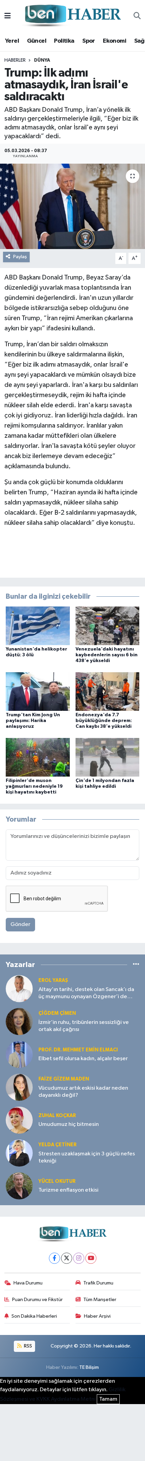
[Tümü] (136, 965)
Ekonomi (114, 41)
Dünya (42, 60)
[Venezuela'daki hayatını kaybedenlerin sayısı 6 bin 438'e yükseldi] (108, 626)
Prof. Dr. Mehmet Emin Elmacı (78, 1049)
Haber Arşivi (97, 1316)
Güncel (36, 41)
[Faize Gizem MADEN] (19, 1087)
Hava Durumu (27, 1282)
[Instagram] (78, 1258)
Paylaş (20, 256)
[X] (66, 1258)
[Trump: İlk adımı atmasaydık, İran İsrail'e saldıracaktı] (72, 206)
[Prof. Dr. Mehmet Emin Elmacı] (19, 1054)
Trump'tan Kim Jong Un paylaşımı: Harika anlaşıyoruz (33, 721)
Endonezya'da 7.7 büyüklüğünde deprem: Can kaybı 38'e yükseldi (104, 721)
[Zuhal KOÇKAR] (19, 1120)
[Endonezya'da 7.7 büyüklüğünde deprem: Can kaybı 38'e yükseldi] (108, 691)
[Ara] (137, 16)
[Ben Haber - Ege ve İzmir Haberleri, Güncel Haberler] (72, 16)
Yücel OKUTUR (57, 1181)
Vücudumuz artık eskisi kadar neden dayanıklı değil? (83, 1091)
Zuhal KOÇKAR (57, 1115)
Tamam (108, 1399)
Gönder (20, 924)
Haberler (15, 60)
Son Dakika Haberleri (34, 1316)
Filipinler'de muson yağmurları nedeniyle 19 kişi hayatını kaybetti (34, 786)
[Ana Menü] (7, 16)
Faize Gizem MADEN (63, 1079)
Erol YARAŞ (53, 980)
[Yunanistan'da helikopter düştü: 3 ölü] (38, 626)
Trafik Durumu (98, 1282)
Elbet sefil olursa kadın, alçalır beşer (83, 1059)
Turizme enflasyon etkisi (68, 1190)
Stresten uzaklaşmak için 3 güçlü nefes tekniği (86, 1157)
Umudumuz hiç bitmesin (68, 1124)
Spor (88, 41)
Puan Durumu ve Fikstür (37, 1299)
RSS (27, 1346)
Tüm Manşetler (99, 1299)
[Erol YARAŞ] (19, 988)
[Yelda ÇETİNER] (19, 1153)
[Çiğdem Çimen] (19, 1021)
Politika (64, 41)
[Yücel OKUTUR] (19, 1186)
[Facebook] (54, 1258)
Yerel (12, 41)
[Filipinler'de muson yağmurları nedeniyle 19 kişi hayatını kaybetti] (38, 757)
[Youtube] (90, 1258)
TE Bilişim (89, 1367)
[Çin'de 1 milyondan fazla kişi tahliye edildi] (108, 757)
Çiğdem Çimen (57, 1013)
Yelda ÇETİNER (57, 1144)
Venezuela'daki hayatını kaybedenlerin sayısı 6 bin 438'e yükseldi (107, 655)
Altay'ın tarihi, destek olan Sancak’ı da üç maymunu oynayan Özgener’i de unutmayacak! (86, 994)
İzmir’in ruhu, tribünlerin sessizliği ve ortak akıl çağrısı (83, 1026)
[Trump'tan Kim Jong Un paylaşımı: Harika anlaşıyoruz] (38, 691)
